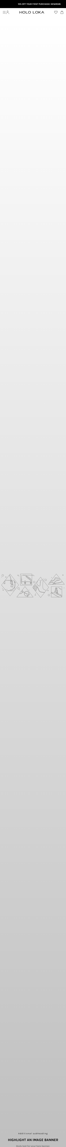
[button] (4, 12)
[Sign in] (7, 12)
